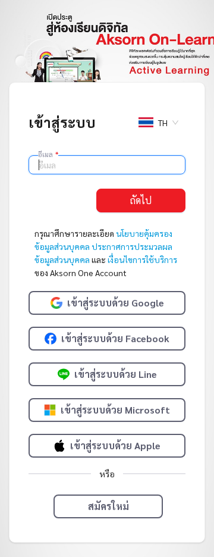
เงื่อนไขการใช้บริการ (142, 259)
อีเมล (48, 154)
